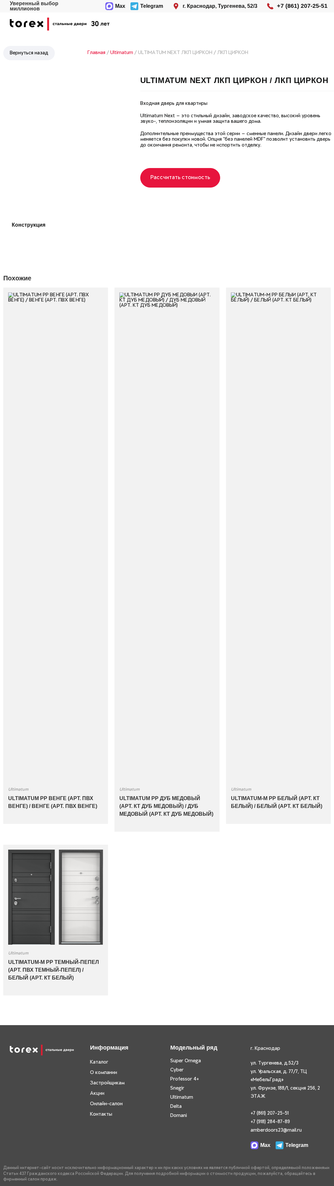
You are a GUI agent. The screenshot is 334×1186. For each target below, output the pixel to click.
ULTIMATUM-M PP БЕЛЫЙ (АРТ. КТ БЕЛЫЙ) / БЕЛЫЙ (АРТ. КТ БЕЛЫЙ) (276, 802)
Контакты (101, 1114)
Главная (96, 52)
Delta (176, 1106)
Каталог (99, 1062)
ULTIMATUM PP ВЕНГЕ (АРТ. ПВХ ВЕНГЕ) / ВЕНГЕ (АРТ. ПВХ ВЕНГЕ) (52, 802)
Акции (97, 1093)
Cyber (177, 1070)
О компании (103, 1072)
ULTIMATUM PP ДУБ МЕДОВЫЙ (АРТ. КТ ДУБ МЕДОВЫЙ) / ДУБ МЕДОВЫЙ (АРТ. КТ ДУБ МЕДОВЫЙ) (166, 806)
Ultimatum (121, 52)
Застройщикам (107, 1083)
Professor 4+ (184, 1079)
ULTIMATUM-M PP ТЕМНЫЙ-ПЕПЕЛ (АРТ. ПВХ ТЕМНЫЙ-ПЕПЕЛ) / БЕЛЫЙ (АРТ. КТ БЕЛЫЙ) (53, 970)
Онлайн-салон (106, 1104)
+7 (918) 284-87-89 (270, 1121)
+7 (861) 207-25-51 (269, 1113)
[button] (316, 24)
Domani (178, 1115)
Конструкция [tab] (28, 225)
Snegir (177, 1088)
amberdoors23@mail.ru (276, 1130)
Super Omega (185, 1061)
